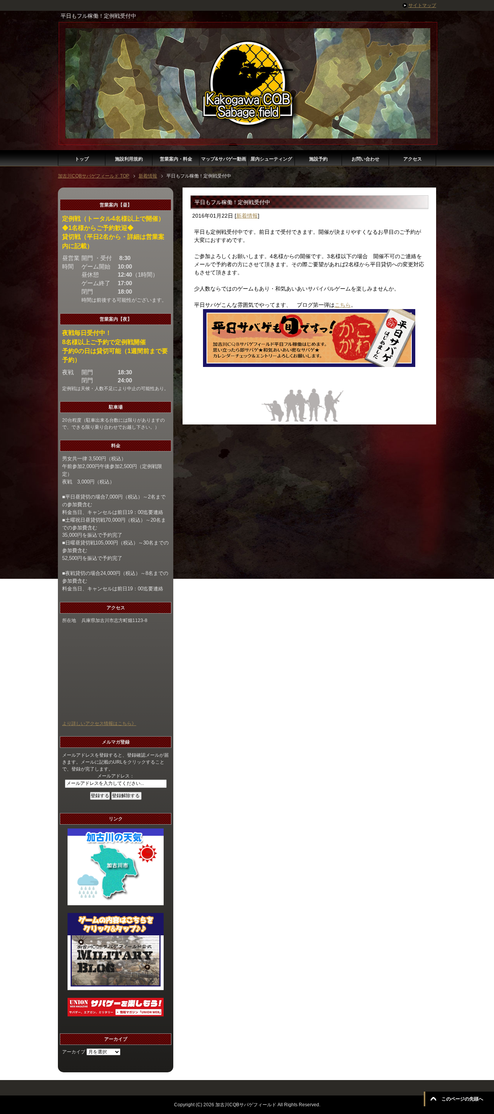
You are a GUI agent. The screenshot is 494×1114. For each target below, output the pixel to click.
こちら (343, 305)
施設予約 (318, 159)
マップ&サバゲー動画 (223, 159)
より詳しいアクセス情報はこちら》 (99, 723)
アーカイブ (73, 1052)
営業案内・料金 (176, 159)
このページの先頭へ (462, 1099)
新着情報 (247, 216)
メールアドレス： (115, 776)
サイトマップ (422, 5)
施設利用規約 (129, 159)
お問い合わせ (365, 159)
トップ (82, 159)
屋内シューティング (271, 159)
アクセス (412, 159)
